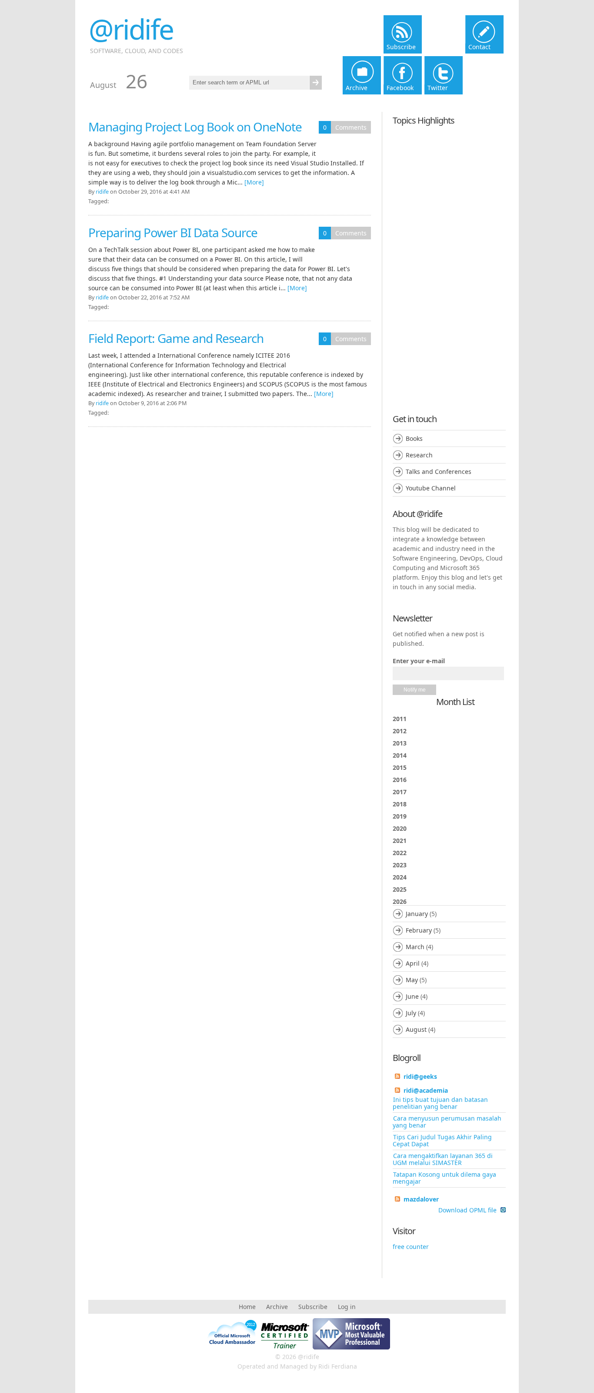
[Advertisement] (449, 262)
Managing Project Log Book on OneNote (195, 126)
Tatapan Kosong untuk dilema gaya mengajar (444, 1177)
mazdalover (421, 1199)
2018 (400, 804)
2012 (400, 731)
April (413, 963)
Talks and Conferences (438, 471)
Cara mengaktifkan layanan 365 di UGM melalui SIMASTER (443, 1159)
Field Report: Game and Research (176, 338)
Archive (277, 1306)
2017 (400, 792)
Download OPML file (468, 1210)
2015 (400, 767)
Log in (347, 1306)
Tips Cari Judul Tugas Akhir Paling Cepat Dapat (442, 1140)
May (412, 980)
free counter (411, 1246)
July (411, 1013)
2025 (400, 889)
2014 (400, 755)
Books (414, 438)
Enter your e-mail (419, 661)
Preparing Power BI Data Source (172, 232)
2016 (400, 779)
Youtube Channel (431, 488)
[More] (254, 182)
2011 (400, 719)
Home (247, 1306)
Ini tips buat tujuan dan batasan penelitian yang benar (440, 1103)
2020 (400, 828)
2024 (400, 877)
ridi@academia (426, 1090)
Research (419, 455)
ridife (102, 191)
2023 (400, 865)
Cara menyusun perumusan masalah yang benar (447, 1121)
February (419, 930)
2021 (400, 840)
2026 (416, 965)
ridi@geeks (420, 1076)
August (416, 1029)
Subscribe (312, 1306)
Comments (351, 127)
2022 (400, 853)
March (415, 947)
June (412, 996)
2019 (400, 816)
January (417, 914)
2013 (400, 743)
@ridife (131, 29)
